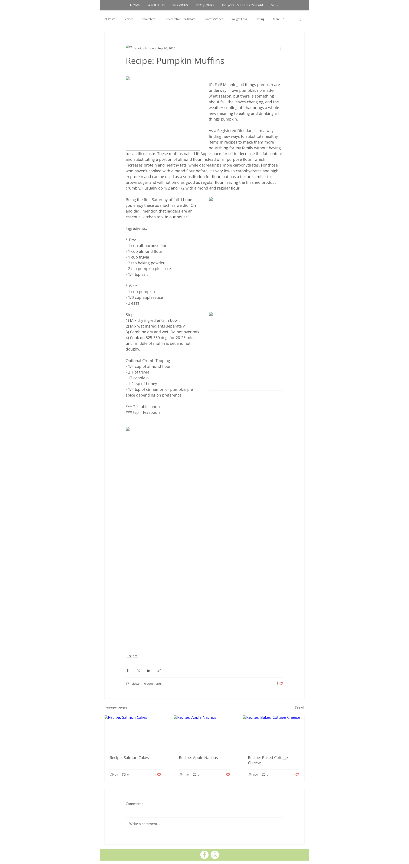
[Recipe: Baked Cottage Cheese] (273, 732)
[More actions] (280, 48)
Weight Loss (239, 19)
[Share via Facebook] (128, 670)
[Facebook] (204, 855)
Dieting (259, 19)
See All (300, 707)
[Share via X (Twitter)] (138, 670)
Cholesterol (149, 19)
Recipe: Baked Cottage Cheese (268, 760)
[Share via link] (159, 670)
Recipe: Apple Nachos (198, 757)
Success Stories (213, 19)
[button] (299, 19)
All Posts (109, 19)
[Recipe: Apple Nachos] (204, 732)
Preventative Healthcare (180, 19)
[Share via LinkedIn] (149, 670)
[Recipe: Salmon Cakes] (135, 732)
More (276, 19)
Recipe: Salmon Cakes (129, 757)
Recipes (128, 19)
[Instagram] (215, 855)
